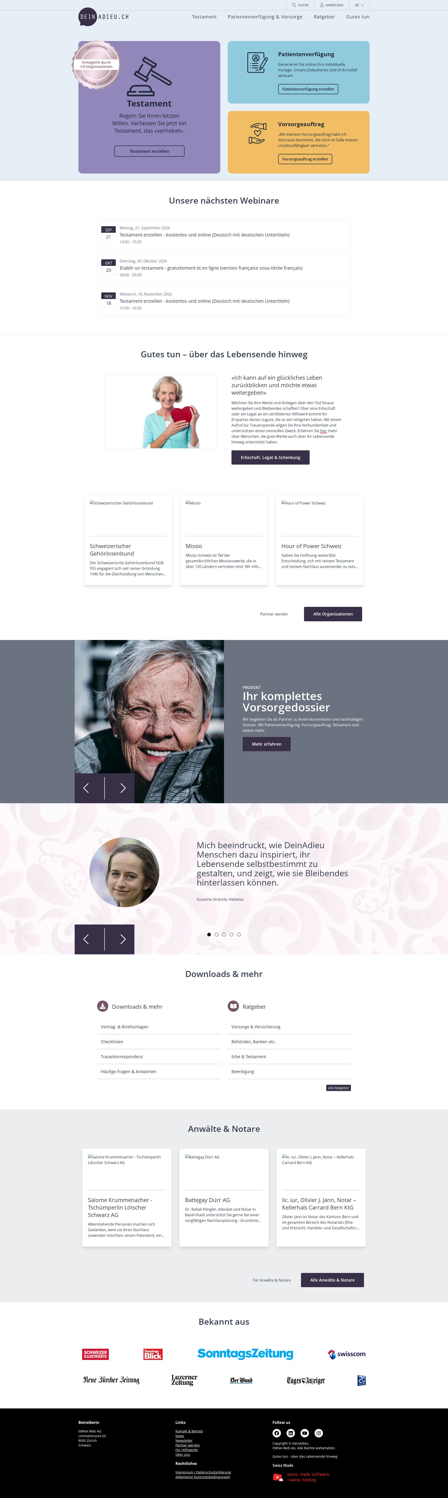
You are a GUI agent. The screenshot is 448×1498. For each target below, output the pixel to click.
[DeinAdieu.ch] (103, 16)
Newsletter (183, 1440)
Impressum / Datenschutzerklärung (203, 1472)
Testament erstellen (149, 151)
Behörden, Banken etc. (253, 1041)
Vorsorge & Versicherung (255, 1026)
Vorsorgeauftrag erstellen (305, 159)
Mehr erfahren (266, 744)
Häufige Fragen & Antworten (128, 1071)
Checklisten (112, 1041)
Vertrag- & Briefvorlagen (124, 1026)
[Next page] (119, 788)
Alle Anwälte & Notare (332, 1280)
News (179, 1436)
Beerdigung (242, 1071)
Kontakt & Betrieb (189, 1431)
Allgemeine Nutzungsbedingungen (202, 1477)
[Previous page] (90, 788)
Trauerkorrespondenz (122, 1056)
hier (323, 430)
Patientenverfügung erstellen (308, 89)
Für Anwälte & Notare (272, 1280)
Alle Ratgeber (338, 1088)
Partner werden (187, 1445)
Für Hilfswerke (186, 1450)
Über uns (182, 1454)
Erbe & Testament (248, 1056)
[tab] (209, 934)
